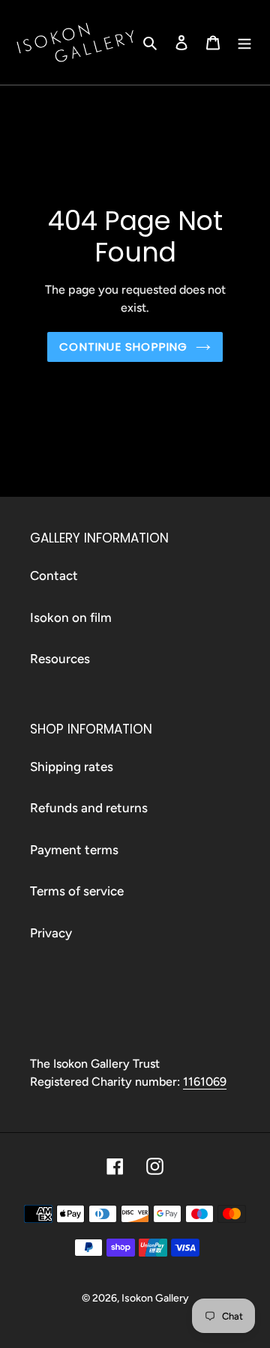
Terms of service (77, 890)
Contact (54, 575)
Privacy (51, 932)
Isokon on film (71, 617)
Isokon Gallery (155, 1298)
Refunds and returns (89, 807)
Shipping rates (71, 766)
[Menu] (244, 42)
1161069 (204, 1082)
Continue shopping (123, 346)
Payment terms (74, 849)
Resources (60, 658)
